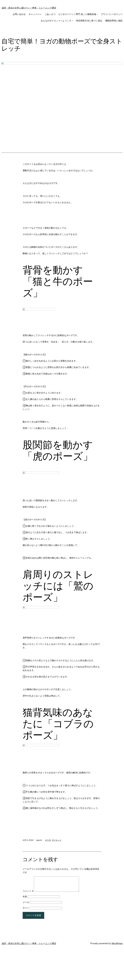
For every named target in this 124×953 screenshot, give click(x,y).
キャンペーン (35, 14)
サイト (26, 908)
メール (26, 902)
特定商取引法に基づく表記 (89, 20)
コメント (28, 891)
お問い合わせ (19, 14)
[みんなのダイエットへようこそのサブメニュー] (72, 20)
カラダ (48, 840)
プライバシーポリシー (112, 14)
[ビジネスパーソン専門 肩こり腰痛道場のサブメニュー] (97, 14)
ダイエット (57, 840)
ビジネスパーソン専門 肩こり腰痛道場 (77, 14)
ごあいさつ (50, 14)
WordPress (117, 943)
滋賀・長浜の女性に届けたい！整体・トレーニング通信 (28, 8)
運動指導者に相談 (114, 20)
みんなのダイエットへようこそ (56, 20)
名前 (25, 896)
